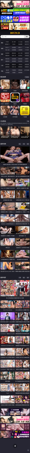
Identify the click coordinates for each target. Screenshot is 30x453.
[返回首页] (28, 450)
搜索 (27, 36)
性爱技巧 (27, 66)
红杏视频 (7, 72)
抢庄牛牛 (27, 44)
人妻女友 (20, 64)
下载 (28, 121)
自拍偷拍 (14, 47)
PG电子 (7, 41)
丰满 (20, 277)
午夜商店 (14, 70)
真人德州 (14, 41)
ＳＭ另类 (27, 50)
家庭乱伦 (14, 64)
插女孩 (7, 70)
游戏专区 (27, 41)
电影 (2, 54)
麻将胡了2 (7, 44)
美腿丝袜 (7, 61)
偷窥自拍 (7, 58)
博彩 (2, 43)
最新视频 (3, 144)
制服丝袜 (7, 55)
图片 (2, 60)
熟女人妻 (7, 50)
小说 (2, 65)
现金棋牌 (20, 44)
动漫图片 (27, 58)
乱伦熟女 (20, 55)
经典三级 (14, 55)
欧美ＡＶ (20, 47)
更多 (28, 144)
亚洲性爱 (7, 53)
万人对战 (20, 41)
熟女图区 (20, 61)
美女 (20, 144)
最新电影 (3, 277)
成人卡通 (20, 53)
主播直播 (20, 50)
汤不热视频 (26, 70)
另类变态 (27, 55)
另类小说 (14, 66)
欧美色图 (20, 58)
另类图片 (27, 61)
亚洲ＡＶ (7, 47)
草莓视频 (20, 70)
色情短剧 (20, 72)
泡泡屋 (13, 72)
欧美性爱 (27, 53)
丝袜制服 (14, 50)
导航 (2, 71)
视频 (2, 48)
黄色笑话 (20, 66)
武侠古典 (27, 64)
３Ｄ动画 (27, 47)
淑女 (24, 277)
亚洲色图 (14, 58)
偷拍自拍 (14, 53)
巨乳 (24, 144)
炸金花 (13, 44)
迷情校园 (7, 66)
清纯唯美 (14, 61)
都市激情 (7, 64)
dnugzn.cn (15, 33)
